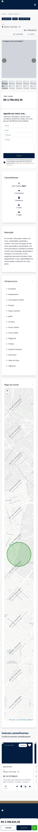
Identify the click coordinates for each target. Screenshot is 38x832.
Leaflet (13, 720)
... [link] (21, 14)
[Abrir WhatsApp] (33, 826)
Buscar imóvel (13, 14)
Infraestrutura (10, 281)
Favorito (32, 34)
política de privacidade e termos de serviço (20, 164)
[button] (4, 60)
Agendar (24, 828)
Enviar (19, 156)
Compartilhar (19, 34)
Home (4, 14)
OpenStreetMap (21, 720)
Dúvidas (8, 828)
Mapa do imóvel (11, 384)
